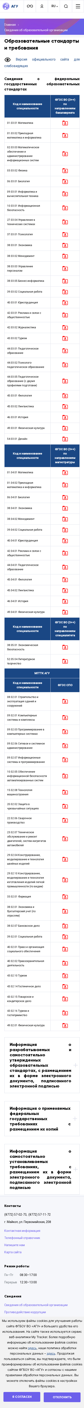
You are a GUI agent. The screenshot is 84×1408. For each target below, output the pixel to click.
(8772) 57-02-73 (15, 1214)
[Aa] (30, 6)
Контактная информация (22, 1230)
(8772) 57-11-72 (39, 1214)
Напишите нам (14, 1245)
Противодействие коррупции (25, 1312)
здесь (32, 1348)
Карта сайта (13, 1252)
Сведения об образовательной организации (36, 30)
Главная (10, 24)
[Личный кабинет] (42, 6)
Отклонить (62, 1397)
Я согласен (22, 1397)
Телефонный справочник (22, 1238)
